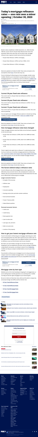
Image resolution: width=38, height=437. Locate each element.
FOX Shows (12, 389)
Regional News (23, 388)
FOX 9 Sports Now (14, 398)
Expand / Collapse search (36, 2)
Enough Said (13, 394)
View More (34, 346)
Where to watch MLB (14, 412)
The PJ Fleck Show (14, 396)
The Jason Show (13, 390)
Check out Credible (24, 115)
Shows (12, 388)
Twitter (2, 413)
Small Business (3, 393)
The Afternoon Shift (14, 400)
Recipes (31, 379)
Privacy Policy (20, 341)
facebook (32, 431)
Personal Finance (4, 22)
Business (2, 390)
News (2, 376)
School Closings (13, 379)
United (21, 384)
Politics (2, 382)
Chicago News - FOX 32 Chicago (23, 392)
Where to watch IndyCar (13, 416)
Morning (31, 376)
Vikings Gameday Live (14, 395)
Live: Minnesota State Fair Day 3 (6, 349)
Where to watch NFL (14, 408)
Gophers (21, 378)
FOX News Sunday (4, 384)
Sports (21, 376)
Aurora (21, 385)
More (24, 2)
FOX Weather (13, 384)
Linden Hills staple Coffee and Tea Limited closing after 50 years (11, 357)
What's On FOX (32, 394)
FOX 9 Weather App (14, 377)
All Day (12, 393)
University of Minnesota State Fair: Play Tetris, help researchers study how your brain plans (15, 366)
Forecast (12, 378)
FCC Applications (32, 399)
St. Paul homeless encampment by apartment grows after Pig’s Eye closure (13, 361)
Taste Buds (12, 399)
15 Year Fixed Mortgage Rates (10, 292)
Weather (13, 376)
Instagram (2, 412)
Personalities (32, 392)
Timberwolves (22, 382)
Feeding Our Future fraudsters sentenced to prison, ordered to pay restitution (22, 308)
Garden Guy (31, 378)
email (36, 431)
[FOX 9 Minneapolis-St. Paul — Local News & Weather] (4, 2)
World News (3, 379)
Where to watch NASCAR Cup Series (14, 414)
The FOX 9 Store (13, 403)
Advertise (31, 396)
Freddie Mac (31, 247)
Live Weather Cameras (13, 381)
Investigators (3, 381)
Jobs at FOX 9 (32, 393)
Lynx (21, 383)
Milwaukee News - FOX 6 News (23, 390)
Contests (31, 390)
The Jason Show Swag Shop (14, 402)
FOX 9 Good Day (13, 392)
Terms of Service (20, 342)
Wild (21, 381)
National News (3, 378)
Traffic (12, 383)
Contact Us (31, 389)
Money (2, 388)
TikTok (2, 414)
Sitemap (31, 395)
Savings (2, 394)
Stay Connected (4, 406)
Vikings (21, 377)
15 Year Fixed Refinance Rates (10, 285)
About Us (32, 388)
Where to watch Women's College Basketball (13, 421)
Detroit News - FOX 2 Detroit (23, 394)
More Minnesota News (6, 346)
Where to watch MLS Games (14, 426)
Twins (21, 379)
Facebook (2, 411)
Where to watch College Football (13, 410)
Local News (3, 377)
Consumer (3, 383)
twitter (34, 431)
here (12, 72)
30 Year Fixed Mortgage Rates (10, 289)
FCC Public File (32, 398)
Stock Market (3, 392)
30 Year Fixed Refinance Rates (10, 282)
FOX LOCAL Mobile (4, 408)
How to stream (3, 407)
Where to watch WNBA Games (13, 424)
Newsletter (3, 410)
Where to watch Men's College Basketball (13, 418)
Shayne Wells (32, 377)
